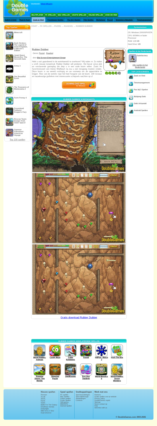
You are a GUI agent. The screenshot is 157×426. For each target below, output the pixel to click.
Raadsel (49, 53)
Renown (44, 395)
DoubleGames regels (102, 400)
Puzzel (110, 20)
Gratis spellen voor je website (105, 397)
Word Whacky (46, 4)
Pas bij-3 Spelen (73, 20)
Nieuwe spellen (48, 392)
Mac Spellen (64, 15)
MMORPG (64, 404)
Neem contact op (100, 404)
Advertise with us (100, 408)
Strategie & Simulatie (124, 20)
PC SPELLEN (46, 26)
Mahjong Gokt (140, 96)
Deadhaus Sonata (47, 407)
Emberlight (45, 409)
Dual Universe (46, 413)
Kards (43, 401)
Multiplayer (37, 15)
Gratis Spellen (79, 15)
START (34, 26)
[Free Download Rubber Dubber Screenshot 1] (79, 137)
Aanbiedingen (81, 398)
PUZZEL (57, 26)
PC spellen (50, 15)
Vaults (43, 403)
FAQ (96, 406)
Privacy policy (99, 398)
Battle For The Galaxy (49, 405)
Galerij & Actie (10, 20)
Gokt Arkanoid (140, 103)
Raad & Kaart (24, 20)
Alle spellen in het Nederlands (140, 66)
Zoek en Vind (111, 15)
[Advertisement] (79, 37)
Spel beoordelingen (83, 395)
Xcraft (43, 397)
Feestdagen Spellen (55, 20)
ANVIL (43, 399)
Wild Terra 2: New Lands (47, 412)
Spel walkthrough (82, 397)
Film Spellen (89, 20)
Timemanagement (144, 20)
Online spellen (95, 15)
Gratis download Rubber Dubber (79, 317)
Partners (97, 395)
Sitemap (97, 402)
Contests (79, 400)
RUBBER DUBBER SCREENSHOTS (79, 99)
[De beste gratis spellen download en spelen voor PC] (17, 8)
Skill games (64, 402)
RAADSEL (68, 26)
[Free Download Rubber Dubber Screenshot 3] (79, 279)
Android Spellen (141, 110)
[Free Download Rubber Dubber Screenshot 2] (79, 208)
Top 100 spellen (17, 139)
